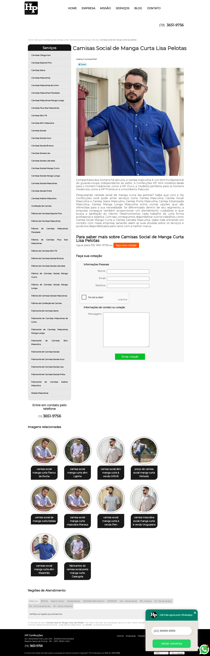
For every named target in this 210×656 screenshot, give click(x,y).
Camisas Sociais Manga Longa (45, 175)
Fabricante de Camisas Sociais (45, 351)
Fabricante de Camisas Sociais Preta (48, 374)
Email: (103, 278)
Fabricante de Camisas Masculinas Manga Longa (49, 331)
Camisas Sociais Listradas (43, 160)
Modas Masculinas (39, 393)
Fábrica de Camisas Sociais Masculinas (49, 295)
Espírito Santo (57, 601)
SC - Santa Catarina (62, 606)
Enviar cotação (130, 356)
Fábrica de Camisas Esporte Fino (46, 213)
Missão (105, 8)
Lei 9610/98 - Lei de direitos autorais (97, 625)
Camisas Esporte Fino (41, 62)
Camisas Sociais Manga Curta (45, 168)
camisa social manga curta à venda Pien (110, 521)
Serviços (122, 8)
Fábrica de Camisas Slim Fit (44, 251)
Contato (154, 8)
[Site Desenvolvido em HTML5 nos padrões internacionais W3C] (161, 653)
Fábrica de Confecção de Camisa (46, 303)
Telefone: (101, 285)
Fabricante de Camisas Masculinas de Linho (49, 320)
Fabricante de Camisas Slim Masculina (49, 342)
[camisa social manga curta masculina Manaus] (77, 499)
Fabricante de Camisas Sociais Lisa (47, 367)
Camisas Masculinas (40, 78)
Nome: (102, 271)
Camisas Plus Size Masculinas (45, 108)
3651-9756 (175, 25)
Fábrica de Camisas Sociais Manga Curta (49, 275)
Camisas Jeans (38, 70)
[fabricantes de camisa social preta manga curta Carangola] (77, 547)
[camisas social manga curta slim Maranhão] (44, 547)
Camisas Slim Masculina (42, 123)
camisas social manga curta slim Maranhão (44, 569)
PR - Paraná (146, 601)
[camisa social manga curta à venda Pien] (111, 499)
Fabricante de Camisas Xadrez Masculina (49, 384)
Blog (138, 8)
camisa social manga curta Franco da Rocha (44, 473)
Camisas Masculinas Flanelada (45, 93)
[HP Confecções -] (43, 6)
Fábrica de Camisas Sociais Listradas (48, 266)
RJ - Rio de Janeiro (163, 601)
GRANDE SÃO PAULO (94, 601)
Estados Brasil (73, 601)
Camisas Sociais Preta (41, 191)
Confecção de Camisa (41, 206)
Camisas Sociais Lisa (40, 153)
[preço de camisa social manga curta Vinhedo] (144, 450)
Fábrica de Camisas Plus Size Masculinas (49, 241)
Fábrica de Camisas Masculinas (45, 221)
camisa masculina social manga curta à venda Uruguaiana (144, 521)
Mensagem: (95, 313)
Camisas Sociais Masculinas (44, 183)
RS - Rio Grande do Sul (40, 606)
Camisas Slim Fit (39, 115)
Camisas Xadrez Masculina (43, 198)
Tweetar (82, 64)
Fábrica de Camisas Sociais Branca (47, 258)
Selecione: (33, 601)
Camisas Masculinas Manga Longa (47, 100)
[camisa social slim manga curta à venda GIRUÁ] (111, 450)
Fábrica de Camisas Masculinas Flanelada (49, 230)
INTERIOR (112, 601)
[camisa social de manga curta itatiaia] (44, 499)
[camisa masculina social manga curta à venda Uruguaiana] (144, 499)
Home (72, 8)
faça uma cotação (126, 245)
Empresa (88, 8)
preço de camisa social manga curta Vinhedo (144, 473)
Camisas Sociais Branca (42, 145)
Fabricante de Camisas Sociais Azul (47, 359)
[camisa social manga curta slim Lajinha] (77, 450)
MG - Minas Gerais (128, 601)
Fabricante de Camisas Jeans (44, 310)
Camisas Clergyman (41, 55)
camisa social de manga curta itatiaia (44, 519)
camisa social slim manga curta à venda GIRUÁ (111, 473)
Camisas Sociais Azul (41, 138)
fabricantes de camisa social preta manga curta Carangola (77, 571)
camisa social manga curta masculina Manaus (77, 521)
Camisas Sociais (38, 130)
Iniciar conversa (171, 643)
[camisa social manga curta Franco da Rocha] (44, 450)
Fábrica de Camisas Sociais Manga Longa (49, 286)
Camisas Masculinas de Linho (45, 85)
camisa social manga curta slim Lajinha (77, 473)
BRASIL (44, 601)
